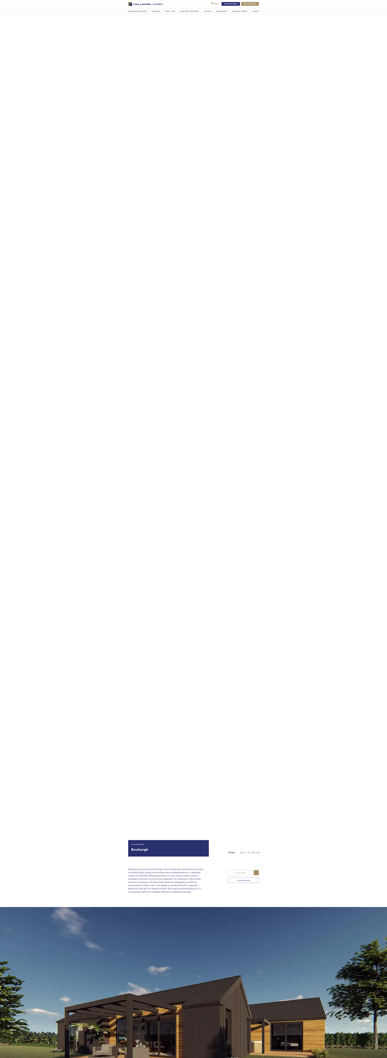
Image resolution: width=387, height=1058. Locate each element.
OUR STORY (207, 11)
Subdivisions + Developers (189, 11)
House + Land (170, 11)
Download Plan (243, 880)
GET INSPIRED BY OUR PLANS (137, 11)
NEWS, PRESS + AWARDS (239, 11)
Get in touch (241, 873)
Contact (256, 11)
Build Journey (222, 11)
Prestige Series (250, 4)
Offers (216, 4)
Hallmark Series (230, 4)
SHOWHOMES (156, 11)
